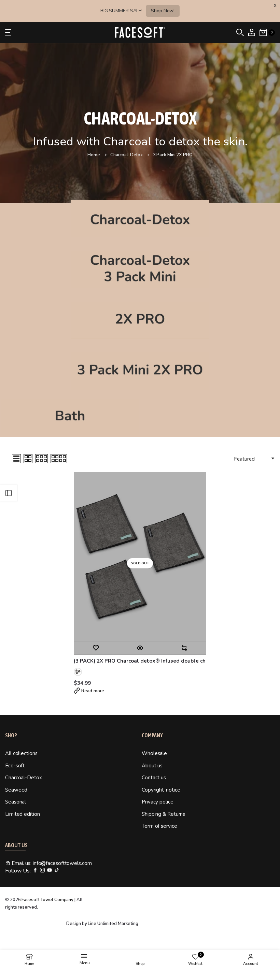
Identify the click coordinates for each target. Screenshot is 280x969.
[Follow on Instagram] (42, 870)
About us (152, 765)
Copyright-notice (161, 789)
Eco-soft (15, 765)
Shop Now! (162, 11)
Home (93, 155)
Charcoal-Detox (126, 155)
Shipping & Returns (163, 814)
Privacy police (157, 801)
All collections (21, 753)
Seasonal (15, 801)
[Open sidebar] (8, 493)
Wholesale (154, 753)
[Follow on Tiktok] (56, 870)
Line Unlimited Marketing (113, 924)
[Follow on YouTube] (49, 870)
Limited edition (22, 814)
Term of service (159, 826)
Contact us (154, 777)
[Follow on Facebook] (35, 870)
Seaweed (16, 789)
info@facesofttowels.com (62, 863)
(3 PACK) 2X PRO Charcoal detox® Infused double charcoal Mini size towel (140, 660)
